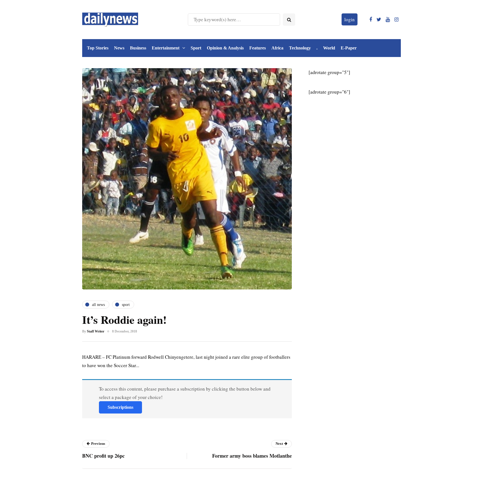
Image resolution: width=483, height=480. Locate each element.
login (349, 19)
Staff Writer (95, 331)
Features (257, 48)
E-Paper (349, 48)
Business (138, 48)
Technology (300, 48)
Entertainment (165, 48)
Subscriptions (120, 407)
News (119, 48)
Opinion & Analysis (225, 48)
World (329, 48)
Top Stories (97, 48)
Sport (196, 48)
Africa (277, 48)
